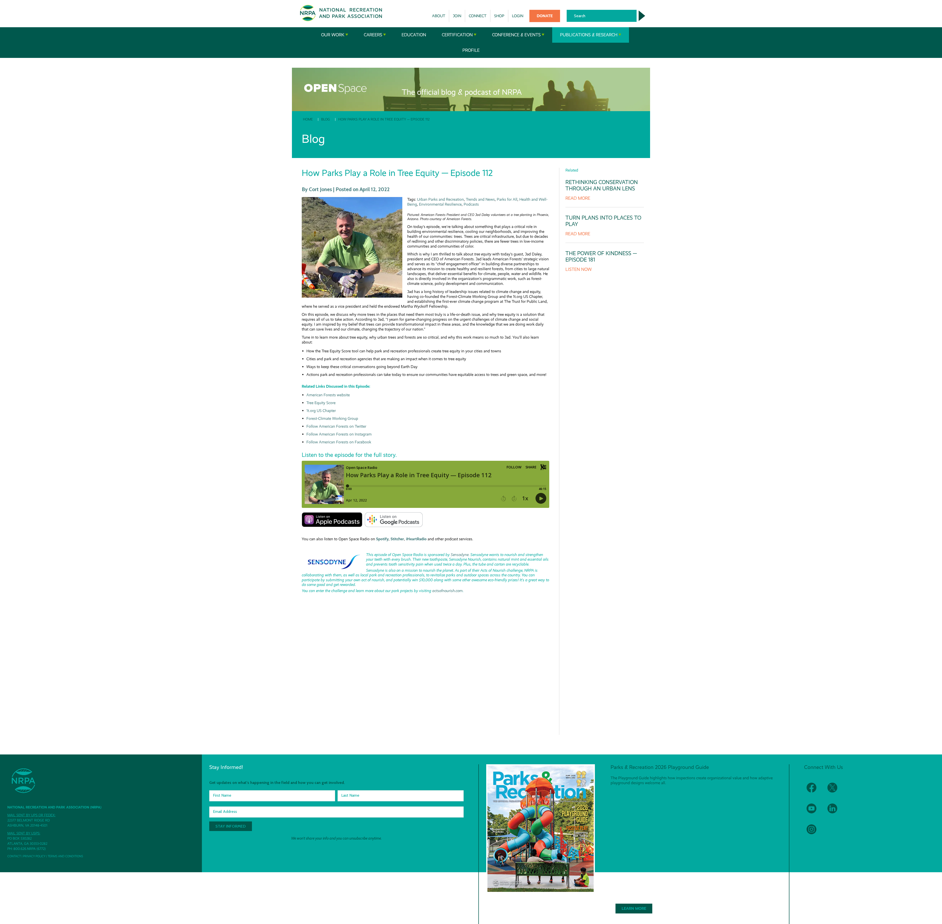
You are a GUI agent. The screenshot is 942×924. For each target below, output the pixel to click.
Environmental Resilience (440, 204)
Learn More (634, 908)
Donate (545, 15)
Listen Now (578, 269)
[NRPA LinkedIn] (835, 811)
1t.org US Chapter (321, 410)
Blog (325, 119)
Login (517, 15)
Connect (477, 15)
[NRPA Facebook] (814, 790)
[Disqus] (425, 662)
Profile (471, 50)
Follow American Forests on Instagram (339, 434)
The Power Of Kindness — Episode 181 (601, 256)
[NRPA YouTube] (814, 811)
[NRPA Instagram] (814, 832)
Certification (457, 34)
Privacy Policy (34, 856)
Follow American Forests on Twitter (336, 426)
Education (414, 34)
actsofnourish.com (447, 590)
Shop (499, 15)
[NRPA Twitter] (835, 790)
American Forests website (328, 395)
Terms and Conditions (65, 856)
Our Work (332, 34)
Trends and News (480, 199)
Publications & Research (588, 34)
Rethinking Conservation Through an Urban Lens (601, 185)
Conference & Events (516, 34)
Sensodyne (460, 554)
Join (457, 15)
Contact (14, 856)
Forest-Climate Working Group (332, 418)
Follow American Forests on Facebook (338, 442)
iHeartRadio (416, 539)
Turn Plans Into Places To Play (603, 221)
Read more (577, 198)
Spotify (382, 539)
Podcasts (471, 204)
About (438, 15)
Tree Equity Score (321, 402)
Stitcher (397, 539)
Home (308, 119)
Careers (373, 34)
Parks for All (507, 199)
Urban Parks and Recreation (440, 199)
